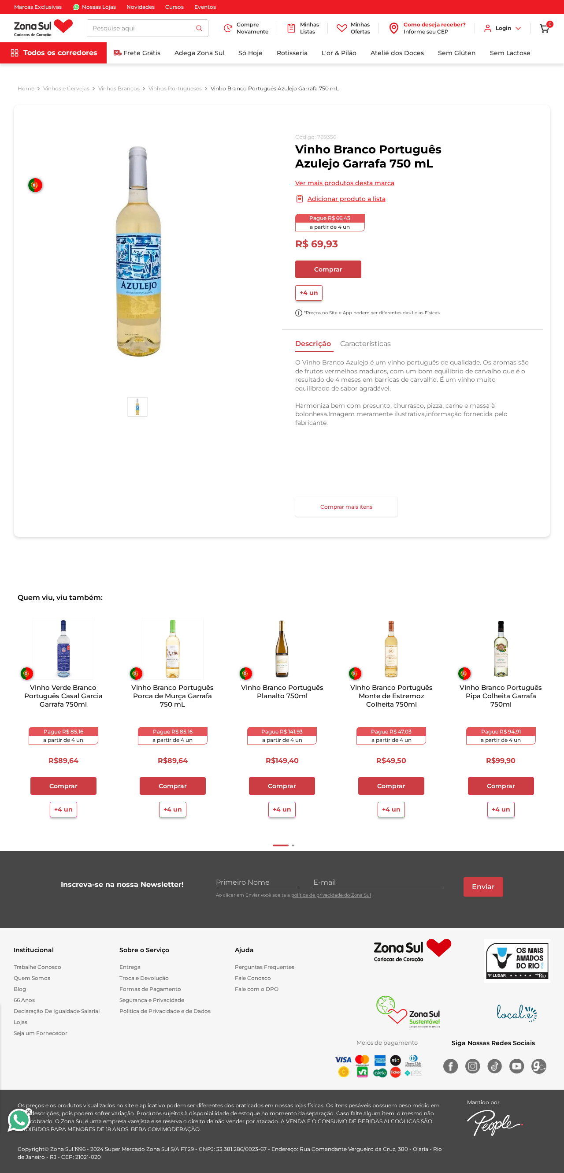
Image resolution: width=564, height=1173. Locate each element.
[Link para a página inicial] (26, 89)
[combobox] (147, 28)
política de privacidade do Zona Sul (331, 895)
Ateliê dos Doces (397, 53)
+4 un (309, 293)
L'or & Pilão (339, 53)
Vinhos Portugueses (175, 89)
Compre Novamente (252, 28)
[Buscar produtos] (199, 28)
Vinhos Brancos (119, 89)
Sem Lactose (510, 53)
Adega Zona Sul (199, 53)
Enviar (483, 887)
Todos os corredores (60, 52)
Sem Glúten (457, 53)
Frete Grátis (141, 53)
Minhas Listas (309, 28)
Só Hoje (250, 53)
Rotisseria (292, 53)
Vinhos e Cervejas (66, 89)
